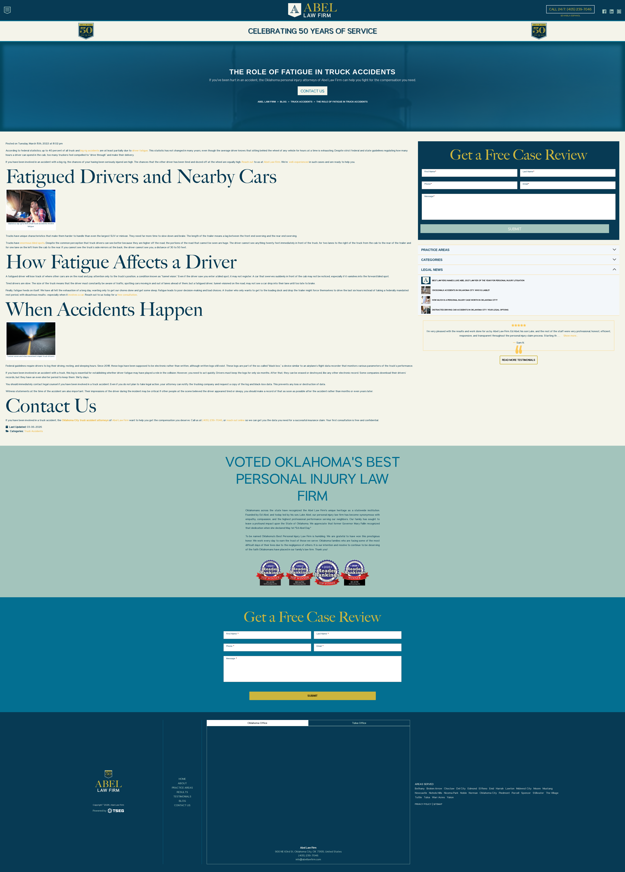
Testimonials (182, 796)
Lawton (510, 788)
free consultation (127, 294)
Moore (537, 788)
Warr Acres (438, 797)
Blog (182, 800)
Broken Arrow (434, 788)
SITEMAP (437, 804)
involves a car (76, 294)
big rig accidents (89, 150)
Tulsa (427, 797)
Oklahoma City (488, 793)
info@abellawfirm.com (308, 859)
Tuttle (418, 797)
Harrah (500, 788)
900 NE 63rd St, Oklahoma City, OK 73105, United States (308, 851)
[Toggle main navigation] (7, 10)
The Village (552, 793)
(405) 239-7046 (212, 420)
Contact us (312, 91)
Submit (514, 229)
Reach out (247, 161)
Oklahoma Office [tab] (257, 723)
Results (182, 792)
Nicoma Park (451, 793)
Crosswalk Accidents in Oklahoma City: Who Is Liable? (461, 290)
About (182, 783)
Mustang (548, 788)
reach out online (236, 420)
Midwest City (524, 788)
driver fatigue (140, 150)
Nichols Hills (435, 793)
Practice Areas (182, 787)
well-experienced (299, 161)
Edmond (472, 788)
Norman (473, 793)
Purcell (515, 793)
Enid (491, 788)
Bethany (420, 788)
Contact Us (182, 805)
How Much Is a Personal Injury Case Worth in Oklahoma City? (464, 300)
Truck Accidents (33, 431)
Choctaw (449, 788)
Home (182, 778)
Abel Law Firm (272, 161)
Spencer (526, 793)
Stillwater (538, 793)
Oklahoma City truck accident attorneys (85, 420)
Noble (463, 793)
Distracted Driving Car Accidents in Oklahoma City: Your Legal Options (470, 310)
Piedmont (504, 793)
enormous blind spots (32, 242)
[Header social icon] (604, 11)
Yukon (450, 797)
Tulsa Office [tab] (359, 723)
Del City (461, 788)
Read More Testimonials (518, 359)
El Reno (483, 788)
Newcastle (421, 793)
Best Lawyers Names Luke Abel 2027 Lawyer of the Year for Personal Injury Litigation (478, 280)
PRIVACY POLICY (423, 804)
